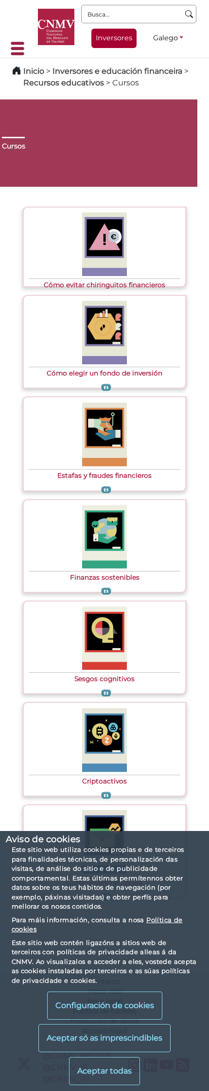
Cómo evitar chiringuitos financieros (104, 285)
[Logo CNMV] (56, 27)
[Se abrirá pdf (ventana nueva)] (104, 243)
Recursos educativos (63, 82)
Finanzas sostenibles (104, 577)
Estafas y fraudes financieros (104, 475)
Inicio (33, 71)
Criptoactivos (104, 781)
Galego (165, 37)
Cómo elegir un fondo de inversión (104, 373)
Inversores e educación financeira (117, 71)
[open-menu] (20, 48)
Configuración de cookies (104, 1005)
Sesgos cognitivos (104, 679)
